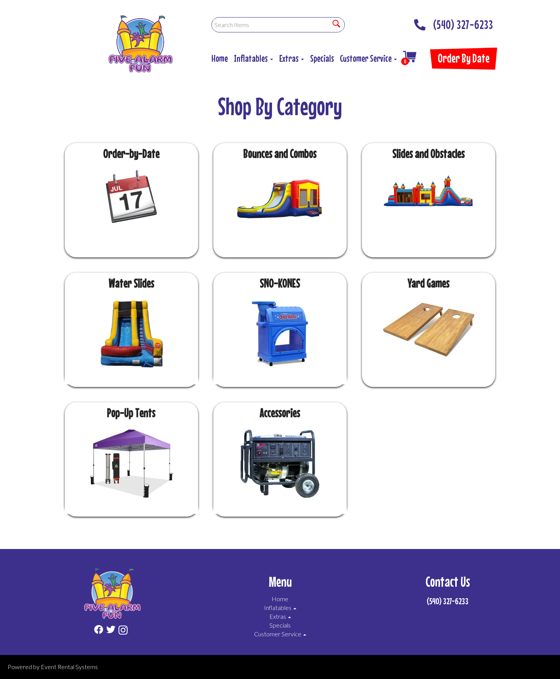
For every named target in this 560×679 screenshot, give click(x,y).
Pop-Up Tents (131, 413)
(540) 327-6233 (463, 22)
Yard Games (429, 283)
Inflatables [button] (251, 58)
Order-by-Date (131, 153)
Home (219, 58)
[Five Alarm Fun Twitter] (110, 631)
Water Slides (131, 283)
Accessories (280, 413)
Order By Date (464, 58)
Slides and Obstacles (428, 153)
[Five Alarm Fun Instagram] (123, 631)
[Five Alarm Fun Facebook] (98, 631)
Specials (322, 58)
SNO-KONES (280, 283)
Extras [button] (289, 58)
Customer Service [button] (366, 58)
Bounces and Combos (280, 153)
